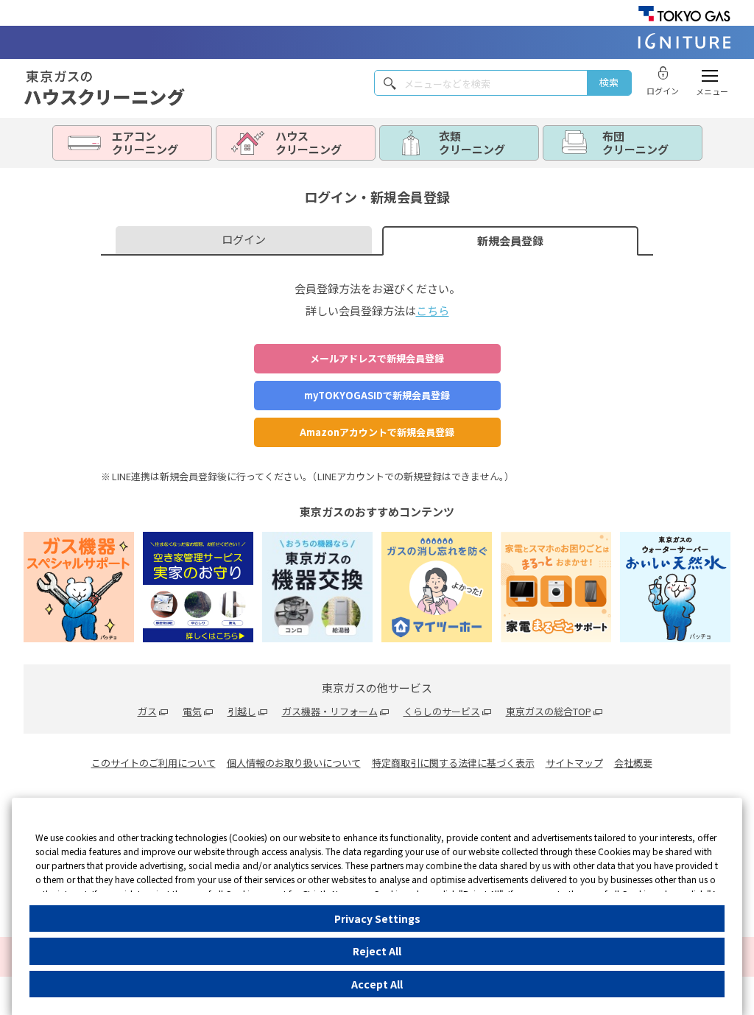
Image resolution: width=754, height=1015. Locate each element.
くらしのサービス (442, 711)
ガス (147, 711)
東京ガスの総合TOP (548, 711)
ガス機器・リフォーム (330, 711)
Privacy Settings (377, 918)
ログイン (244, 239)
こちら (432, 310)
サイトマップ (574, 763)
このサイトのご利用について (153, 763)
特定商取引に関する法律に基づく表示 (453, 763)
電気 (192, 711)
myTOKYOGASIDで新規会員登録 (377, 395)
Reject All (377, 951)
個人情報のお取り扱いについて (294, 763)
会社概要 (633, 763)
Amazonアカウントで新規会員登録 (377, 432)
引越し (242, 711)
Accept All (377, 984)
